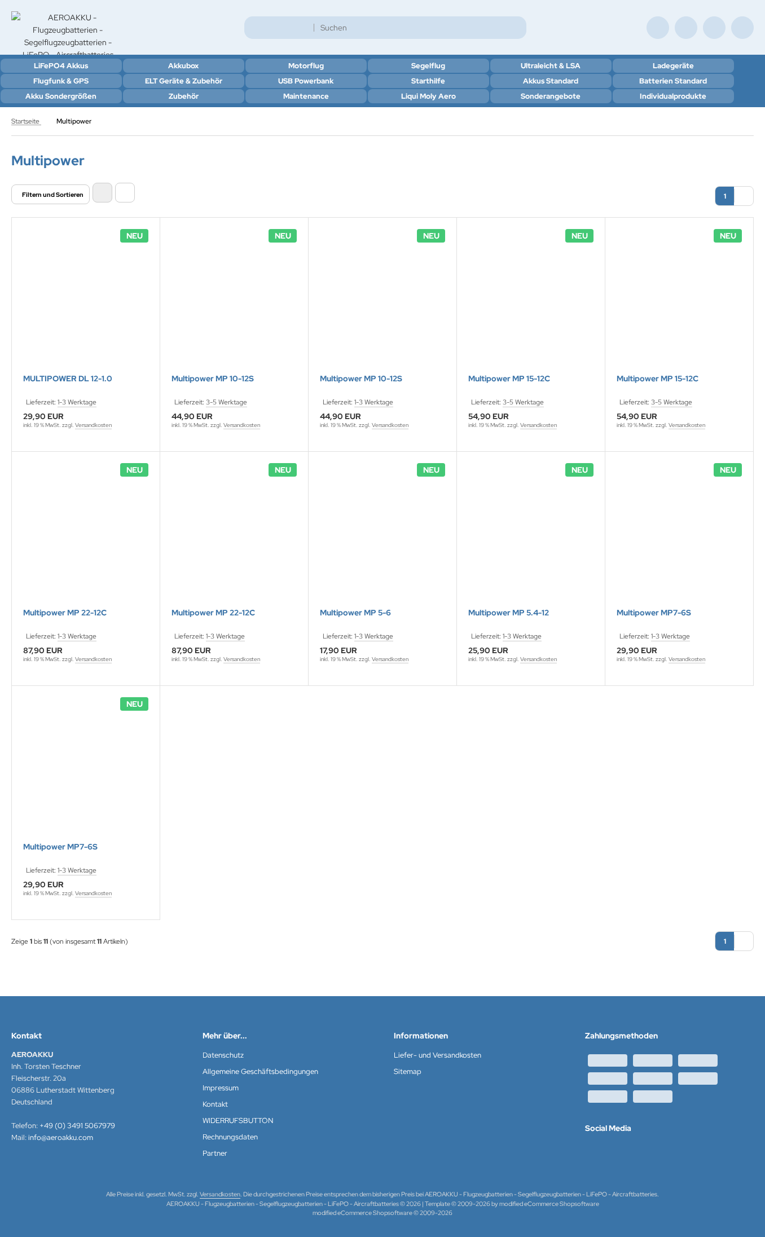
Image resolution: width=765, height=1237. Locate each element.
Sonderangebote (551, 96)
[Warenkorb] (714, 27)
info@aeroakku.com (60, 1137)
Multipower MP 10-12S (213, 379)
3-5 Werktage (226, 402)
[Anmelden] (686, 27)
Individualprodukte (673, 96)
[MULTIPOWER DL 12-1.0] (85, 303)
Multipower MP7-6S (654, 613)
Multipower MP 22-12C (65, 613)
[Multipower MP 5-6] (382, 537)
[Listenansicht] (125, 193)
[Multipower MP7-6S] (679, 537)
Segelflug (428, 66)
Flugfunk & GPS (61, 81)
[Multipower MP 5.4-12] (530, 537)
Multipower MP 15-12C (509, 379)
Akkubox (183, 66)
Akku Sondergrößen (60, 96)
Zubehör (184, 96)
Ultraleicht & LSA (551, 66)
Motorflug (306, 66)
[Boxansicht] (102, 193)
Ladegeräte (673, 66)
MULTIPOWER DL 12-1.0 (67, 379)
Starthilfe (428, 81)
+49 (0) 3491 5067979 (77, 1125)
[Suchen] (515, 27)
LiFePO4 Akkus (61, 66)
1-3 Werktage (77, 402)
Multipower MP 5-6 (355, 613)
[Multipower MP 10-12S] (234, 303)
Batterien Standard (673, 81)
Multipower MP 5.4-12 (508, 613)
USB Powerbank (305, 81)
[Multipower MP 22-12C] (85, 537)
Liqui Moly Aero (428, 96)
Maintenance (306, 96)
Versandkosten (93, 425)
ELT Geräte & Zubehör (183, 81)
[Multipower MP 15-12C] (530, 303)
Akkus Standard (550, 81)
